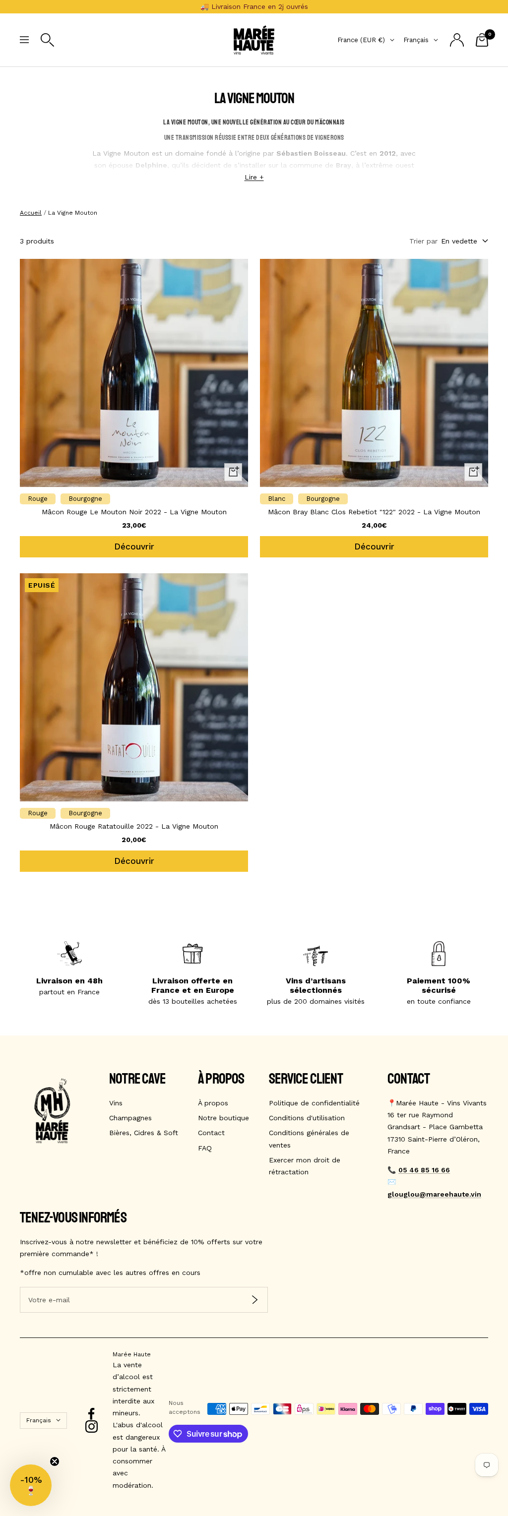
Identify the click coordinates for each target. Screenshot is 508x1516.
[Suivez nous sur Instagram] (91, 1426)
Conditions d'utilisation (307, 1118)
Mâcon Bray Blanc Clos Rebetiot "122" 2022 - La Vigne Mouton (374, 512)
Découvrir (134, 546)
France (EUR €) (361, 40)
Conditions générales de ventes (309, 1139)
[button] (31, 1485)
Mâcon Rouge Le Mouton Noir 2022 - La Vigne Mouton (134, 512)
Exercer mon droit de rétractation (304, 1166)
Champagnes (130, 1118)
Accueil (31, 212)
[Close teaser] (55, 1461)
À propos (213, 1103)
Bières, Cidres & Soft (143, 1133)
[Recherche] (47, 40)
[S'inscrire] (255, 1299)
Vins (116, 1103)
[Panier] (482, 40)
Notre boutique (223, 1118)
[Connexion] (457, 40)
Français (416, 40)
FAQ (205, 1148)
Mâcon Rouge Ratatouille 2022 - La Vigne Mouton (134, 826)
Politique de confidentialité (314, 1103)
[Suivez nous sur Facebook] (91, 1414)
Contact (211, 1133)
